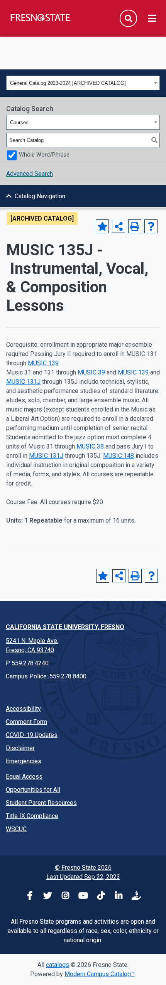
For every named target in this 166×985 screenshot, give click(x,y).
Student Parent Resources (41, 802)
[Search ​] (128, 18)
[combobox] (83, 83)
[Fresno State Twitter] (47, 896)
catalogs (57, 964)
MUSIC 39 (91, 372)
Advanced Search (29, 173)
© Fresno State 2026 (83, 867)
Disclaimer (20, 748)
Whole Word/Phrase (44, 155)
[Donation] (136, 896)
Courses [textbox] (19, 122)
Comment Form (26, 721)
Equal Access (24, 776)
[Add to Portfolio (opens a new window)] (102, 226)
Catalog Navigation (40, 196)
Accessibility (23, 708)
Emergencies (23, 761)
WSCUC (16, 829)
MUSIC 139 (43, 363)
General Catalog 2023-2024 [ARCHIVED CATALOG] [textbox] (68, 83)
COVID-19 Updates (32, 735)
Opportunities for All (33, 789)
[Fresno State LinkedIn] (118, 896)
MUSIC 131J (23, 381)
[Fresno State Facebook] (30, 896)
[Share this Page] (118, 226)
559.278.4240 (30, 663)
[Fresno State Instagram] (65, 896)
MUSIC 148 (118, 455)
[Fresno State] (40, 17)
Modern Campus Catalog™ (99, 974)
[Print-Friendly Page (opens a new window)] (134, 226)
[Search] (154, 140)
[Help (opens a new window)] (151, 226)
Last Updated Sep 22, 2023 (83, 876)
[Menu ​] (152, 19)
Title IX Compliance (32, 816)
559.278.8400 (67, 676)
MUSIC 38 (90, 446)
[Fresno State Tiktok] (101, 896)
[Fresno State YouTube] (83, 896)
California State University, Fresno (65, 627)
